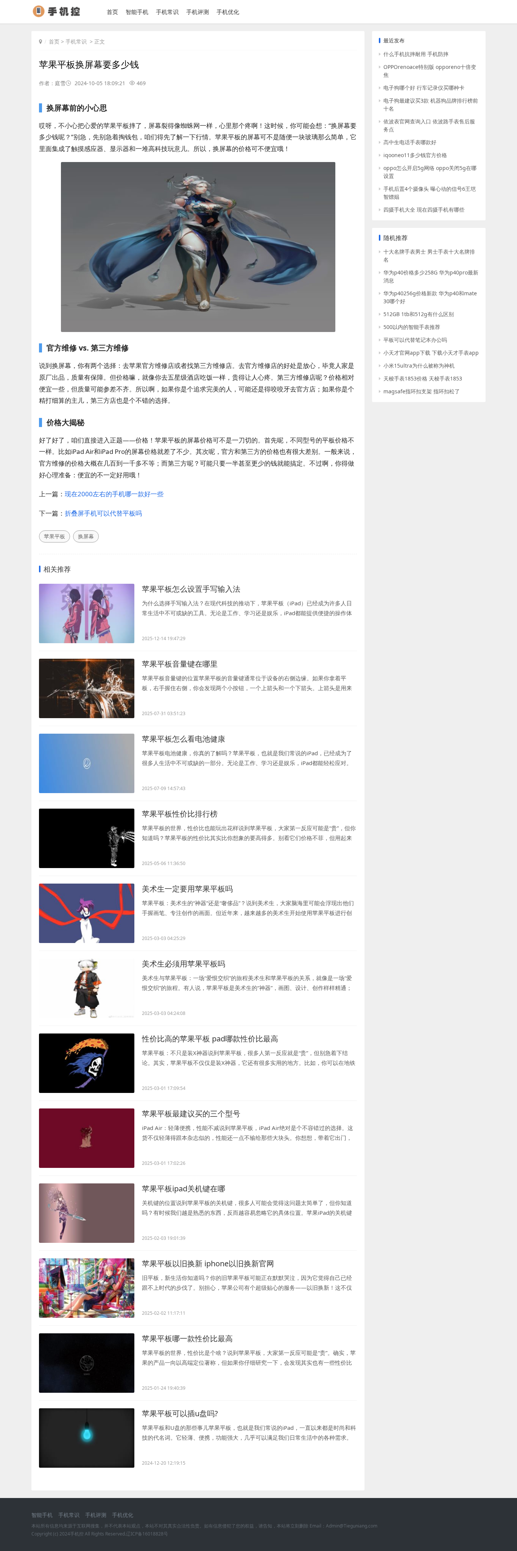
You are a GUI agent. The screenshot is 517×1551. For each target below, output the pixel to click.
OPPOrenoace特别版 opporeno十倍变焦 (429, 70)
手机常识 (167, 12)
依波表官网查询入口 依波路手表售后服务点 (429, 125)
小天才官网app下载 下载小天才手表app (431, 352)
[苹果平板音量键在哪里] (86, 688)
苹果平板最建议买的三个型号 (191, 1113)
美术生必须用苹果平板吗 (183, 964)
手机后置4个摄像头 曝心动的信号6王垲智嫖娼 (429, 192)
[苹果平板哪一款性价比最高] (86, 1363)
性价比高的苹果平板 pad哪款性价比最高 (210, 1038)
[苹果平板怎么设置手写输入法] (86, 613)
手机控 (77, 1534)
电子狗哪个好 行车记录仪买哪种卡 (423, 87)
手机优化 (227, 12)
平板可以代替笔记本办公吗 (415, 339)
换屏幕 (86, 536)
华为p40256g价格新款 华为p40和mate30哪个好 (430, 297)
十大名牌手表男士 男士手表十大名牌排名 (429, 255)
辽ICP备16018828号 (147, 1534)
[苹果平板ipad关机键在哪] (86, 1213)
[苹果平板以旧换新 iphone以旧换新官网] (86, 1288)
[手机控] (59, 15)
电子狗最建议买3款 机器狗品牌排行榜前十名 (430, 104)
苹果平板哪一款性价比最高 (187, 1338)
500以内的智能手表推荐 (411, 326)
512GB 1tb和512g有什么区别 (418, 314)
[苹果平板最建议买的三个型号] (86, 1138)
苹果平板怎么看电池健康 (183, 739)
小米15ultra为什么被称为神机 (419, 365)
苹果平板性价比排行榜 (180, 814)
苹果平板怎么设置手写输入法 (191, 589)
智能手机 (137, 12)
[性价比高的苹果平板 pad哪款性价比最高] (86, 1063)
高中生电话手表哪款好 (409, 142)
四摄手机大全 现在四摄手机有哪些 (423, 209)
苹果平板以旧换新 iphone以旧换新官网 (208, 1263)
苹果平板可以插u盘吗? (180, 1413)
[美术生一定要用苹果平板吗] (86, 913)
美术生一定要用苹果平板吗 (187, 889)
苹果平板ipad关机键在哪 (183, 1188)
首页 (112, 12)
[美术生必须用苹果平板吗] (86, 988)
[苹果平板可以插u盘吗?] (86, 1438)
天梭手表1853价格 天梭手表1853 (422, 378)
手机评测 (197, 12)
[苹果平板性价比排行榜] (86, 838)
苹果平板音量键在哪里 (180, 664)
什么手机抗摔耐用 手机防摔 (415, 54)
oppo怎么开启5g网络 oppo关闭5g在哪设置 (430, 171)
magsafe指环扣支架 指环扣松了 (421, 391)
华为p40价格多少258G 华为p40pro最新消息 (430, 276)
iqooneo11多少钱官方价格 (415, 155)
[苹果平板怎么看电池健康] (86, 763)
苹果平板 (54, 536)
